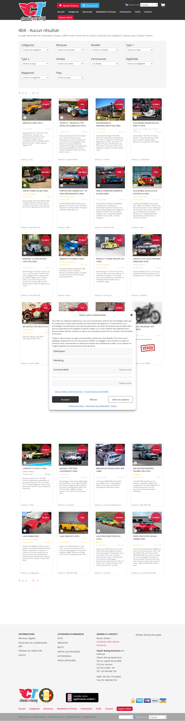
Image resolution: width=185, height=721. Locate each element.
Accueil (61, 12)
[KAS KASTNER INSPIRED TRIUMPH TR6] (147, 474)
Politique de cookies (76, 406)
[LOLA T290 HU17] (73, 542)
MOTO (61, 647)
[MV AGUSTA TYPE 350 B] (36, 333)
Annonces (87, 12)
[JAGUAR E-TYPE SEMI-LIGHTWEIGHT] (73, 474)
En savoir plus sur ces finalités (96, 391)
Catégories (73, 12)
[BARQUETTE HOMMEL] (73, 265)
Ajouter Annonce (70, 5)
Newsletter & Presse (106, 12)
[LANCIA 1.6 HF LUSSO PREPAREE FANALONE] (147, 265)
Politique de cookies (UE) (30, 650)
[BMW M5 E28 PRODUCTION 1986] (110, 474)
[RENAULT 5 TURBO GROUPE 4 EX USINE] (110, 265)
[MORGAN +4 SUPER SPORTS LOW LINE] (36, 265)
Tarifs (137, 12)
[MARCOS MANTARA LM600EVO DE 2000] (110, 197)
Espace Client (65, 17)
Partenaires (125, 12)
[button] (131, 315)
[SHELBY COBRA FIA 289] (36, 197)
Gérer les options (120, 399)
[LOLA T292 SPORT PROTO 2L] (110, 542)
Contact (148, 12)
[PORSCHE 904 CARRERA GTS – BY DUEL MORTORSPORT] (73, 197)
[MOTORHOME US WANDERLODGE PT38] (110, 129)
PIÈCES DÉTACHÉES (67, 660)
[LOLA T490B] (36, 542)
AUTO (60, 638)
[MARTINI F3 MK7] (36, 129)
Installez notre (84, 698)
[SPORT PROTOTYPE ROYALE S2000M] (147, 542)
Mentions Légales (26, 638)
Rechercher (92, 5)
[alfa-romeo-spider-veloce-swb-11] (147, 129)
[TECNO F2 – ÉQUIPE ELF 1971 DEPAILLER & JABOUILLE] (73, 129)
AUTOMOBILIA (64, 656)
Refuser (93, 399)
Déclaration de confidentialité (97, 406)
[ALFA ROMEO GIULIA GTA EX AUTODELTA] (147, 197)
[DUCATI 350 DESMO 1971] (147, 333)
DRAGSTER (63, 642)
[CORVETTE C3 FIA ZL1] (36, 474)
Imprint (114, 406)
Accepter (65, 399)
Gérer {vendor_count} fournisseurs (69, 391)
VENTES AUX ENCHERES (69, 651)
